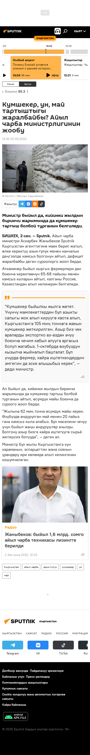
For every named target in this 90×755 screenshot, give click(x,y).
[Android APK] (15, 717)
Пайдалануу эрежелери (47, 671)
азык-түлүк (50, 567)
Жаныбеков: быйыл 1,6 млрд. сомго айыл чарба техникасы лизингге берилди (44, 539)
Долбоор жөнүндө (15, 671)
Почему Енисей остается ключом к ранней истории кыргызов (31, 68)
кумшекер (68, 567)
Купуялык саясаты (15, 688)
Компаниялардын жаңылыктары (25, 682)
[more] (82, 376)
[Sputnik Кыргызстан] (13, 33)
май (6, 575)
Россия (62, 633)
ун (80, 567)
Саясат (31, 633)
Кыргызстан (11, 567)
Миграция (80, 633)
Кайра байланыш (14, 705)
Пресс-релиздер (38, 677)
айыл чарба (31, 567)
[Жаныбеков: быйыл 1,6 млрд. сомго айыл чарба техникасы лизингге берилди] (45, 495)
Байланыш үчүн (13, 677)
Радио (11, 527)
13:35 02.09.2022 (14, 139)
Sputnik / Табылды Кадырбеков (24, 196)
